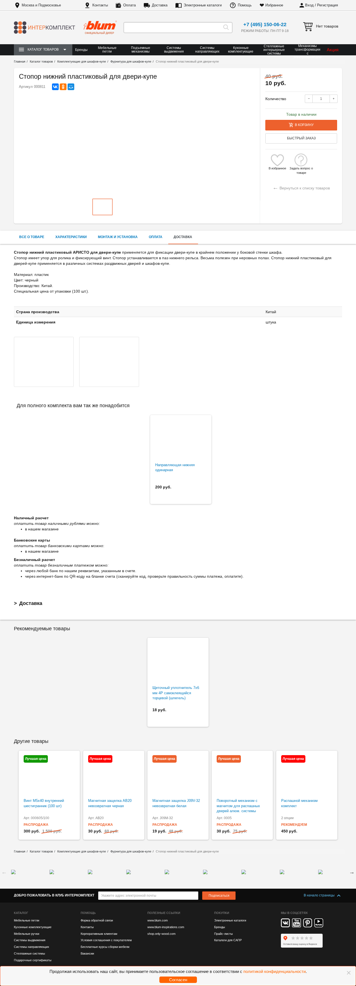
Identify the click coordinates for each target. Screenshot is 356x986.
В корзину (304, 125)
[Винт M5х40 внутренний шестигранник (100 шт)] (49, 774)
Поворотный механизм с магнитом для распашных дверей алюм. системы (238, 806)
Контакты (100, 5)
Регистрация (327, 5)
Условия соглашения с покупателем (106, 940)
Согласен (178, 979)
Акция (332, 49)
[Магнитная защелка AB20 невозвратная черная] (113, 774)
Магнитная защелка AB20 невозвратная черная (110, 803)
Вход (309, 5)
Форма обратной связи (97, 920)
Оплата (129, 5)
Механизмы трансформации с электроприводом (307, 51)
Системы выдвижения (174, 49)
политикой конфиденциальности (274, 971)
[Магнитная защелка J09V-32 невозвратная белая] (178, 774)
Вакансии (87, 953)
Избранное (274, 5)
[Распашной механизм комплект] (306, 774)
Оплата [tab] (155, 237)
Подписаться (219, 896)
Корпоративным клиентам (99, 933)
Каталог (21, 913)
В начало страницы (319, 895)
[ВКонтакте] (55, 86)
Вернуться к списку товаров (301, 187)
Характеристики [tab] (71, 237)
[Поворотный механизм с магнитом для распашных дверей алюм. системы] (242, 774)
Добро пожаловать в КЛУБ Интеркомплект (54, 895)
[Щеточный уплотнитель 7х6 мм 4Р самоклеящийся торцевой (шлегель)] (178, 661)
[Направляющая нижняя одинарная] (180, 438)
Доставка (159, 5)
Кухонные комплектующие (240, 49)
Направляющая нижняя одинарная (175, 467)
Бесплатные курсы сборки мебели (105, 946)
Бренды (81, 50)
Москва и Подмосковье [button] (41, 5)
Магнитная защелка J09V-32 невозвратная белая (176, 803)
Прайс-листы (223, 933)
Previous (4, 872)
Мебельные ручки (26, 933)
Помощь (245, 5)
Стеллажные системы (29, 953)
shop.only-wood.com (161, 933)
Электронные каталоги (203, 5)
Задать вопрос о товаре (301, 168)
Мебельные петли (107, 49)
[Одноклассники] (63, 86)
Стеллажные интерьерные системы (274, 49)
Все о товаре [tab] (31, 237)
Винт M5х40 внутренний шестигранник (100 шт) (44, 803)
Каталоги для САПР (228, 940)
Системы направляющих (207, 49)
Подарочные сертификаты (32, 960)
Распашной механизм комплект (299, 803)
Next (352, 872)
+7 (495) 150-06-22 (264, 24)
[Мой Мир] (71, 86)
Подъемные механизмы (140, 49)
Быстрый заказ (301, 138)
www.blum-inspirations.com (165, 927)
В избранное (277, 168)
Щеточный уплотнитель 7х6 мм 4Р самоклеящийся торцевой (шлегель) (175, 693)
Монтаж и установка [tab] (118, 237)
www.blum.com (157, 920)
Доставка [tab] (183, 237)
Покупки (221, 913)
